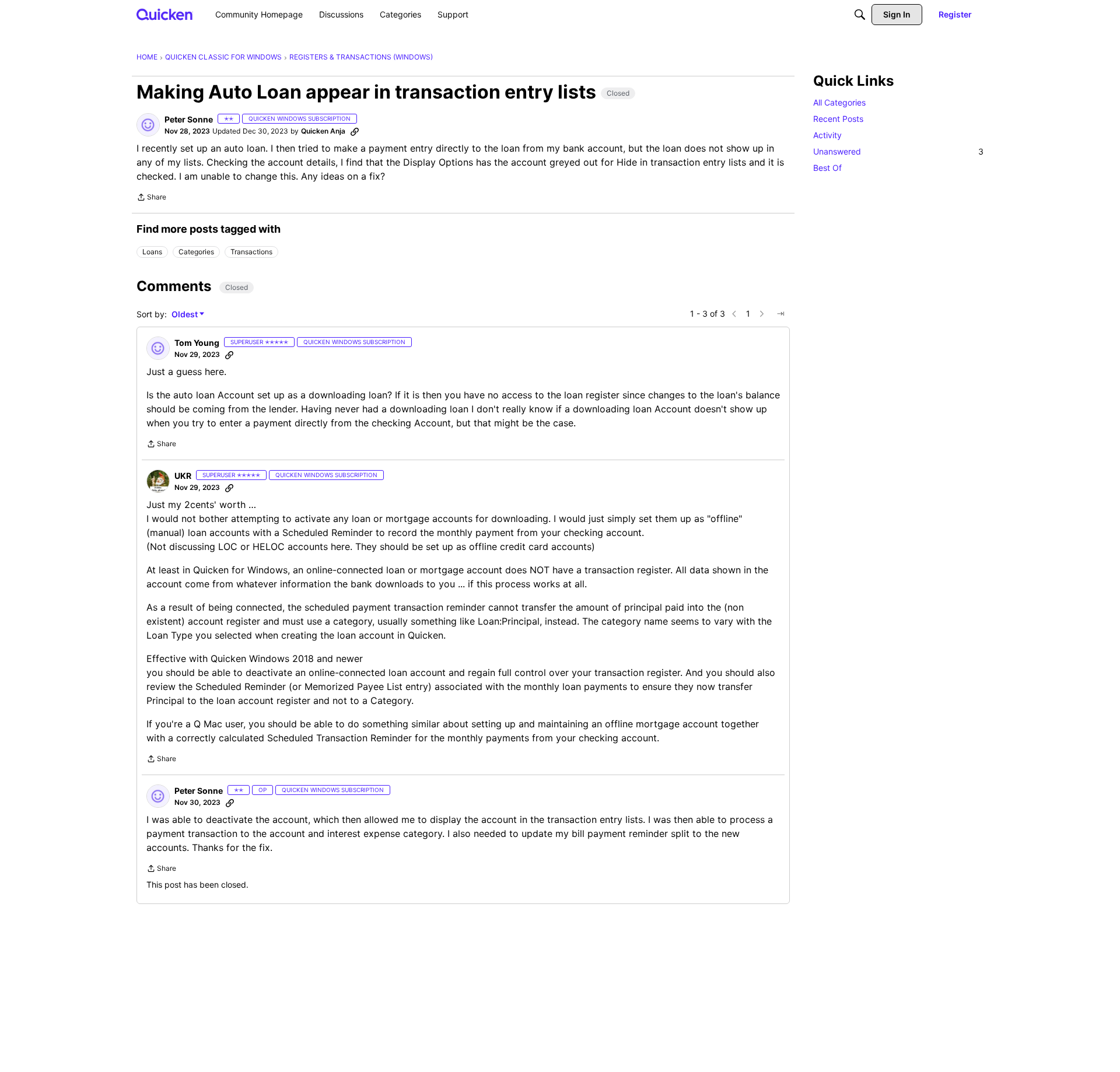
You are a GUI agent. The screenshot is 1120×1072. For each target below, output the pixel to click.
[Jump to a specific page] (780, 313)
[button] (148, 124)
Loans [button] (152, 251)
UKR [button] (182, 476)
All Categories (839, 102)
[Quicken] (164, 14)
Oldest (186, 314)
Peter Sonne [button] (188, 119)
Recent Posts (838, 119)
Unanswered (898, 151)
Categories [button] (196, 251)
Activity (827, 135)
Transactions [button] (251, 251)
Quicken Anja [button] (323, 131)
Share (151, 198)
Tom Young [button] (196, 343)
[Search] (859, 14)
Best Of (827, 168)
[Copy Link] (355, 131)
